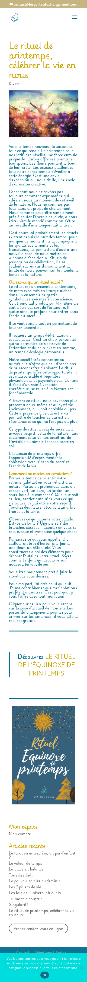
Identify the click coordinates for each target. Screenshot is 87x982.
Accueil (22, 952)
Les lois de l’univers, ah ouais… (36, 893)
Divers (14, 83)
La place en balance (26, 869)
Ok (45, 975)
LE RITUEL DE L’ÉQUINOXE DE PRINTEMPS (46, 665)
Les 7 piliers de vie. (25, 887)
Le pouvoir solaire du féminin (35, 881)
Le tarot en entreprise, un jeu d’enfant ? (42, 855)
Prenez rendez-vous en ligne (38, 928)
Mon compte (20, 834)
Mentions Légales (50, 952)
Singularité (18, 904)
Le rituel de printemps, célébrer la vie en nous (41, 912)
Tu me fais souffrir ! (27, 899)
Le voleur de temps (25, 863)
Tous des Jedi (20, 875)
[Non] (81, 967)
